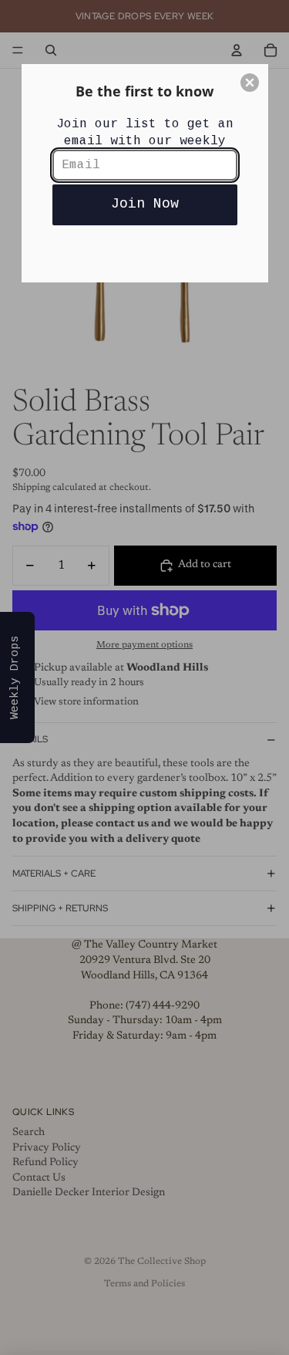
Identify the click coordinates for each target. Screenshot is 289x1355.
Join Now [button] (145, 203)
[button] (249, 82)
